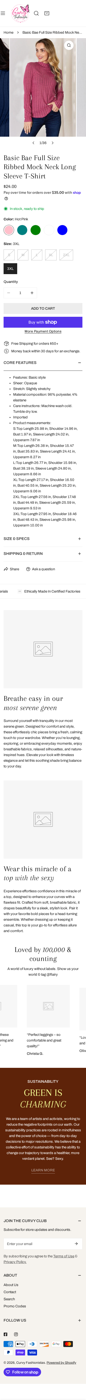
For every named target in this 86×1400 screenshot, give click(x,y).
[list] (43, 93)
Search (9, 1299)
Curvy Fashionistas (30, 1362)
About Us (11, 1285)
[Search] (36, 13)
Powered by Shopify (61, 1362)
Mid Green (35, 230)
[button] (47, 13)
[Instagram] (16, 1334)
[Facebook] (5, 1334)
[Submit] (76, 1243)
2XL (66, 255)
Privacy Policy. (15, 1262)
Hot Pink (9, 230)
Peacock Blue (62, 230)
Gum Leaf (49, 230)
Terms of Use (63, 1256)
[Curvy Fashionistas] (20, 13)
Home (8, 32)
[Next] (52, 143)
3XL (10, 269)
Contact (10, 1292)
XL (51, 255)
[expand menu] (3, 13)
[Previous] (33, 143)
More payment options (43, 331)
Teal (22, 230)
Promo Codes (15, 1306)
